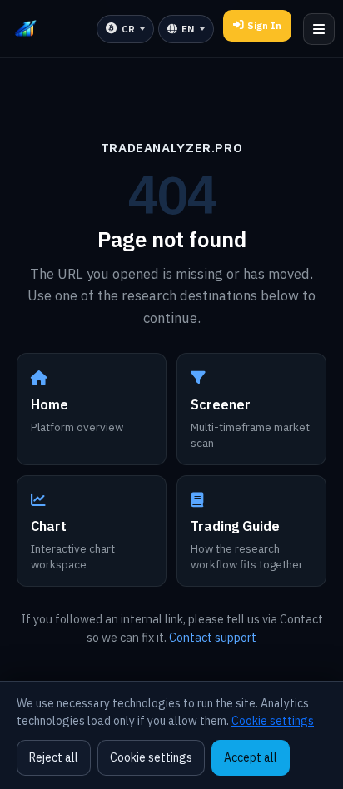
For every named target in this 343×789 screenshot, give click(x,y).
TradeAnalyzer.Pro (171, 147)
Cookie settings (272, 720)
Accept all (250, 757)
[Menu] (319, 29)
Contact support (212, 637)
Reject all (53, 757)
